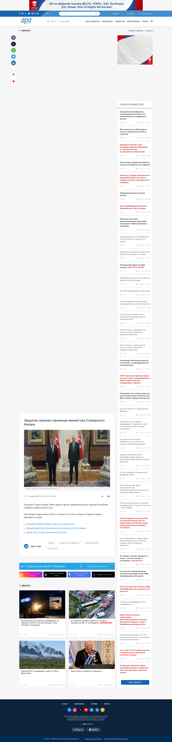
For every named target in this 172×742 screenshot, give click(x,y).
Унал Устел (52, 548)
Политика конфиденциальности (116, 739)
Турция (51, 543)
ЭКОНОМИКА (133, 21)
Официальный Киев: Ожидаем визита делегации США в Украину (56, 528)
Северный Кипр (91, 543)
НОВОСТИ (120, 21)
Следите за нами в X (104, 574)
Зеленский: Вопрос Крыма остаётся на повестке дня (50, 524)
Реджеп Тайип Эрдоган (69, 543)
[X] (26, 14)
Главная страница (135, 31)
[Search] (97, 14)
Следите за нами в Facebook (80, 575)
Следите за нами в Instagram (32, 575)
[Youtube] (29, 14)
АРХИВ (94, 704)
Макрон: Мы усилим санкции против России (46, 532)
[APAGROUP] (86, 724)
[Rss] (38, 14)
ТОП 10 (107, 704)
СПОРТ (145, 21)
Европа (149, 31)
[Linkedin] (35, 14)
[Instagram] (23, 14)
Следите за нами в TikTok (57, 575)
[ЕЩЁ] (150, 21)
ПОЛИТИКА (107, 21)
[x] (80, 710)
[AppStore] (93, 730)
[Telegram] (32, 14)
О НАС (65, 704)
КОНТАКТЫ (79, 704)
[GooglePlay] (78, 730)
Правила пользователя (93, 739)
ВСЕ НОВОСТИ (93, 21)
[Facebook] (19, 14)
